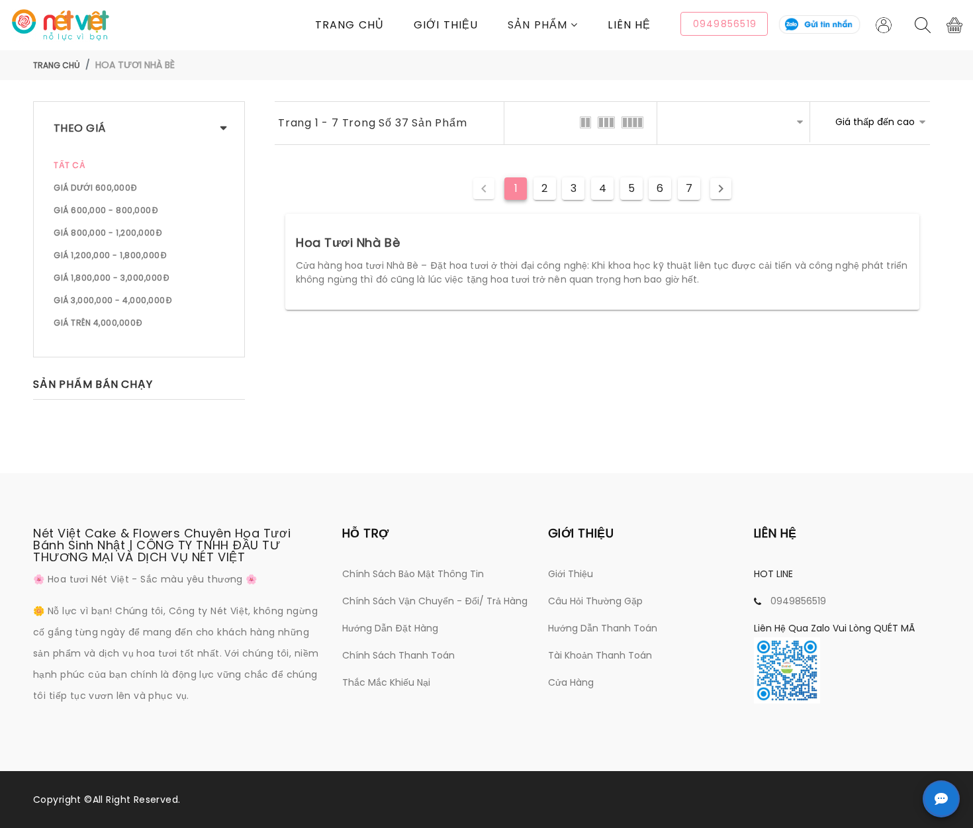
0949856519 (798, 601)
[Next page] (720, 188)
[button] (558, 25)
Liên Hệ (629, 24)
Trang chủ (349, 24)
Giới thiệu (446, 24)
